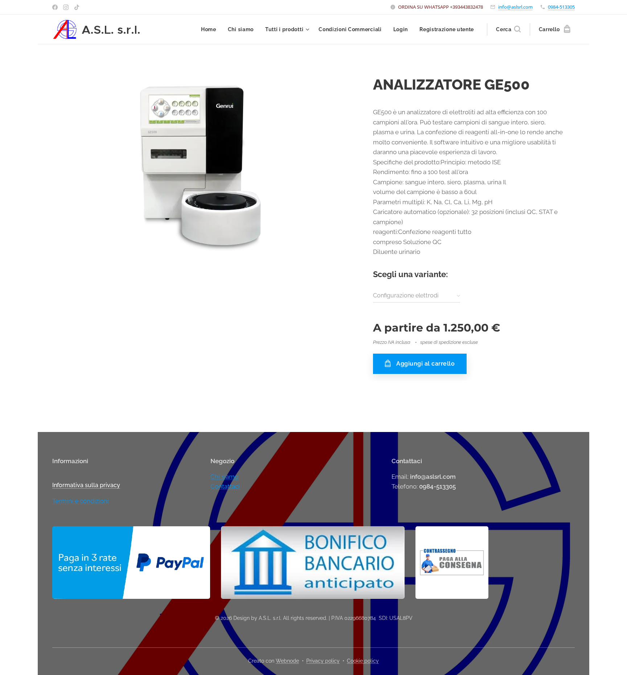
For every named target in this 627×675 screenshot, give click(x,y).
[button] (508, 29)
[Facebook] (55, 7)
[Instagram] (65, 7)
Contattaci (225, 486)
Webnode (287, 661)
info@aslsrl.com (515, 7)
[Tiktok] (76, 7)
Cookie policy (363, 661)
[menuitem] (210, 29)
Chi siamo (224, 476)
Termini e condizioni (80, 501)
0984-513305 (561, 7)
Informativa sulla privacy (86, 485)
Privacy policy (323, 661)
